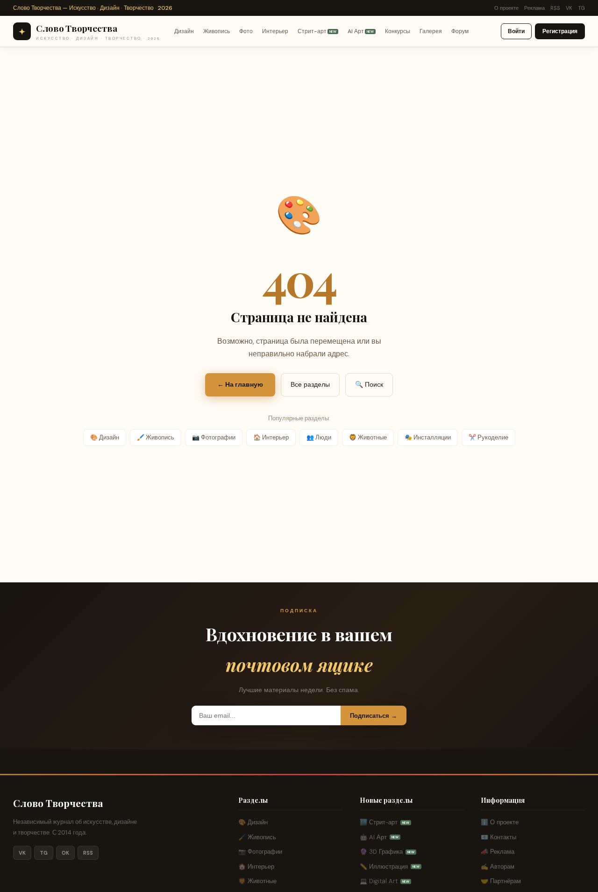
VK (569, 8)
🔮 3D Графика (387, 852)
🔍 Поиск (369, 384)
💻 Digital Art (384, 881)
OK (65, 853)
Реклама (534, 8)
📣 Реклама (497, 852)
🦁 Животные (368, 437)
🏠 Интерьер (271, 437)
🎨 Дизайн (104, 437)
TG (581, 8)
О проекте (506, 8)
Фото (246, 31)
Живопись (216, 31)
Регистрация (559, 31)
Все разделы (310, 384)
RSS (555, 8)
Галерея (431, 31)
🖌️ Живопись (155, 437)
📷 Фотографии (213, 437)
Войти (516, 31)
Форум (460, 31)
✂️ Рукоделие (488, 437)
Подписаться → (373, 715)
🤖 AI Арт (379, 837)
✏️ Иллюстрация (390, 867)
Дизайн (184, 31)
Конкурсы (397, 31)
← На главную (240, 384)
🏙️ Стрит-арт (384, 822)
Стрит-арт (317, 31)
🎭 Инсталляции (428, 437)
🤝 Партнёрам (501, 881)
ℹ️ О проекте (500, 822)
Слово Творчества (58, 802)
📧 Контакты (498, 837)
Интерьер (275, 31)
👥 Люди (318, 437)
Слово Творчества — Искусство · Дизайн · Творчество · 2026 (92, 8)
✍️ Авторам (497, 867)
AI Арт (361, 31)
